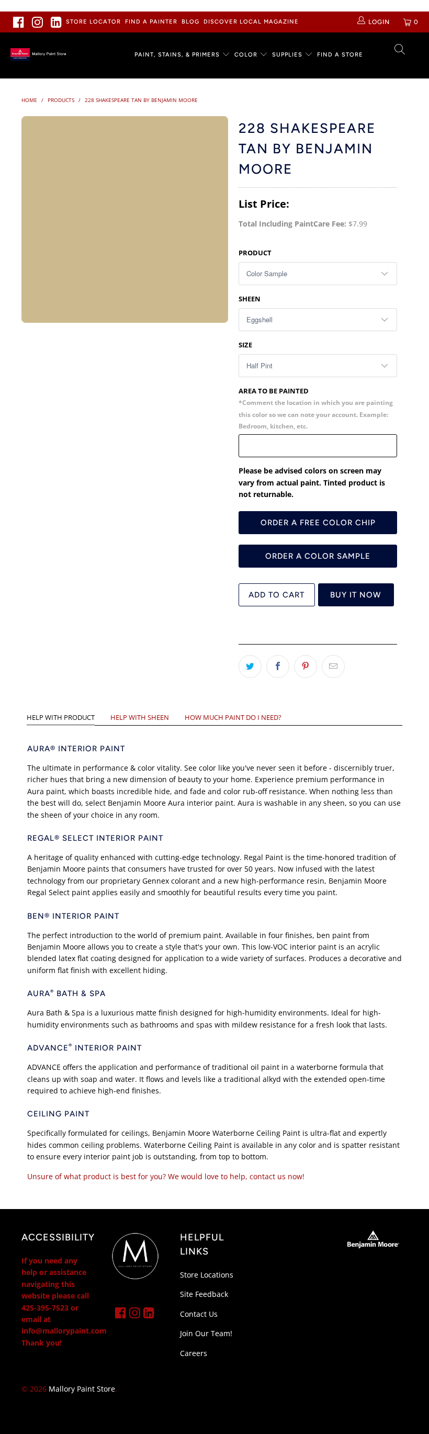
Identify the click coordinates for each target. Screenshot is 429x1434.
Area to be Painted (316, 408)
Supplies (287, 54)
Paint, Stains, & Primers (177, 54)
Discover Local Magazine (251, 21)
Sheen (250, 298)
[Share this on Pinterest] (305, 666)
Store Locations (206, 1275)
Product (255, 252)
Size (245, 344)
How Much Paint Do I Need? (233, 717)
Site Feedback (204, 1294)
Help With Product (61, 717)
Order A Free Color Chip (318, 522)
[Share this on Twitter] (250, 666)
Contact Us (199, 1314)
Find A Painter (151, 21)
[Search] (400, 50)
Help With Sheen (139, 717)
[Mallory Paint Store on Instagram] (37, 22)
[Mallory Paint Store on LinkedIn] (56, 22)
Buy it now (355, 595)
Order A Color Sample (317, 556)
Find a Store (340, 54)
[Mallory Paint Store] (39, 54)
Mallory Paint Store (82, 1389)
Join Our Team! (206, 1333)
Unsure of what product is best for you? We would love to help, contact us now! (165, 1176)
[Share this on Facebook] (277, 666)
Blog (190, 21)
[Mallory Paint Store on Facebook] (19, 22)
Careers (193, 1353)
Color (245, 54)
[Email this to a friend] (333, 666)
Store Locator (93, 21)
